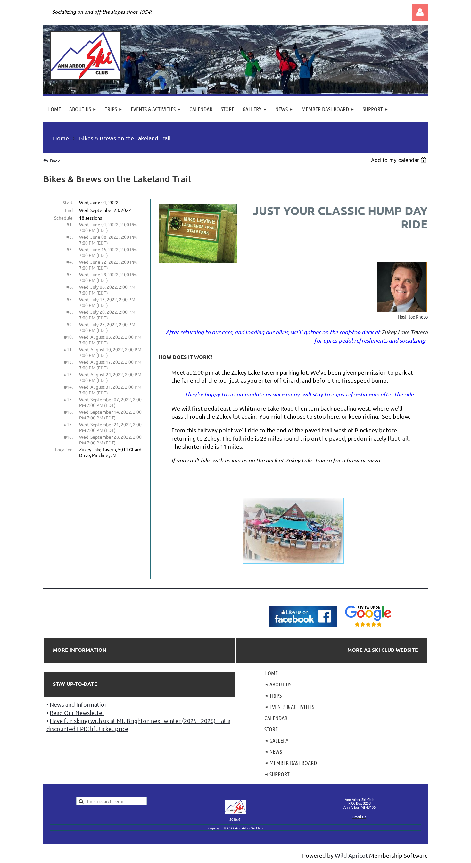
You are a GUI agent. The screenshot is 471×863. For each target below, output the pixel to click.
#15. (68, 399)
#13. (68, 374)
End (69, 210)
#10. (68, 337)
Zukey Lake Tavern (404, 332)
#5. (69, 274)
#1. (69, 224)
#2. (69, 237)
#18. (68, 437)
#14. (68, 387)
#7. (69, 299)
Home (61, 138)
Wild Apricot (351, 855)
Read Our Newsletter (77, 712)
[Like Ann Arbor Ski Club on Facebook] (303, 627)
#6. (69, 287)
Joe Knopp (418, 316)
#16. (68, 412)
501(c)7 (235, 819)
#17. (68, 424)
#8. (69, 312)
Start (68, 202)
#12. (68, 362)
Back (55, 161)
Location (64, 449)
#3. (69, 249)
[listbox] (399, 160)
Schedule (63, 217)
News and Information (79, 704)
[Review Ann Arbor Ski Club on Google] (368, 627)
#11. (68, 349)
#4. (69, 262)
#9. (69, 324)
